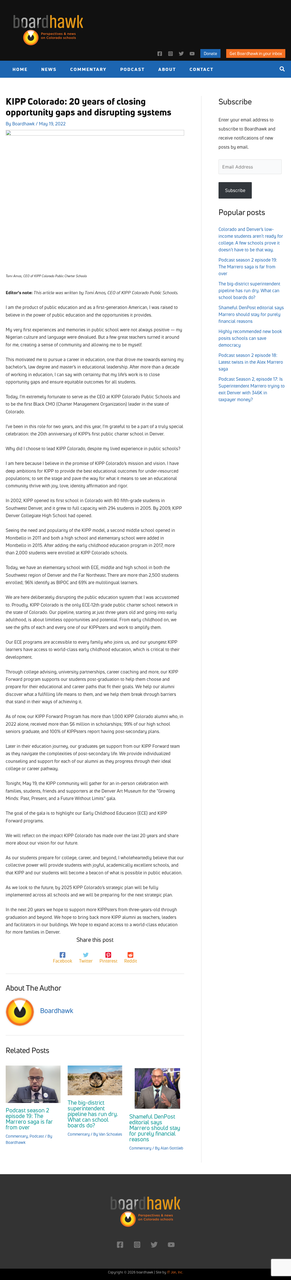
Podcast (37, 1136)
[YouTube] (192, 53)
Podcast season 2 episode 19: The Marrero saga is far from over (29, 1118)
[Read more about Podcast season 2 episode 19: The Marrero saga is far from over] (33, 1084)
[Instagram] (170, 53)
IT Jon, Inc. (175, 1272)
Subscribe (235, 190)
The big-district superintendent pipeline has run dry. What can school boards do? (93, 1114)
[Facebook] (159, 53)
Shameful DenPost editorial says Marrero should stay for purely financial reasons (154, 1128)
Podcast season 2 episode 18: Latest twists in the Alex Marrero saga (251, 362)
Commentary (17, 1136)
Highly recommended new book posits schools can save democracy (250, 338)
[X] (181, 53)
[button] (210, 53)
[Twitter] (154, 1244)
